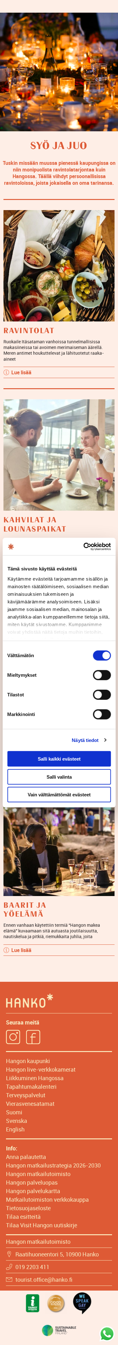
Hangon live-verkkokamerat (41, 1069)
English (15, 1129)
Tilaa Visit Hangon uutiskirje (41, 1225)
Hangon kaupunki (28, 1061)
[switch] (102, 675)
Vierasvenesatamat (30, 1103)
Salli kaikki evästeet (59, 759)
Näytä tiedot (85, 740)
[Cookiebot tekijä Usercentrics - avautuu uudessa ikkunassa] (84, 546)
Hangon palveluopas (32, 1182)
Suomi (14, 1112)
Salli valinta (59, 776)
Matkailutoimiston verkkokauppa (47, 1199)
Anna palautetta (26, 1157)
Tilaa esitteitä (23, 1216)
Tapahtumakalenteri (31, 1086)
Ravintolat (29, 331)
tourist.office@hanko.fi (43, 1279)
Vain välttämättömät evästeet (59, 794)
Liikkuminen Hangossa (35, 1078)
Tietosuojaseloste (28, 1208)
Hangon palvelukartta (33, 1191)
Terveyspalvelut (25, 1095)
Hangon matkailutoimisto (38, 1174)
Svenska (16, 1120)
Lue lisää (21, 372)
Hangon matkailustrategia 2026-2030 (53, 1165)
